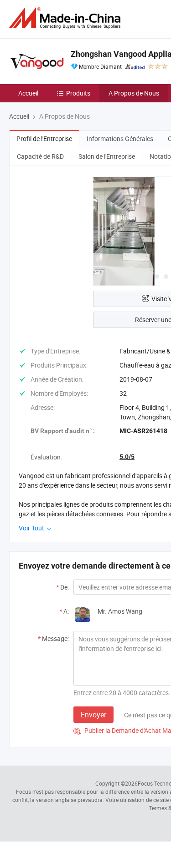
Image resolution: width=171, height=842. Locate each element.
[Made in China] (66, 18)
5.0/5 (127, 456)
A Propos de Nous (134, 93)
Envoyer (93, 715)
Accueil (28, 93)
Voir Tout (32, 528)
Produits (78, 93)
